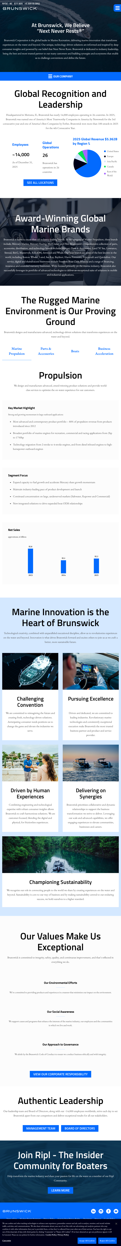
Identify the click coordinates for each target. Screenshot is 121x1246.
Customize (6, 1240)
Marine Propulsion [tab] (17, 351)
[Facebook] (109, 1212)
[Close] (116, 1223)
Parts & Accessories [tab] (46, 351)
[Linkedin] (94, 1212)
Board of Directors (80, 1128)
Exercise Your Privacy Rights (69, 1219)
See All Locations (40, 182)
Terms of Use (11, 1219)
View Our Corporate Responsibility (60, 1074)
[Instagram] (101, 1212)
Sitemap (98, 1219)
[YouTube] (116, 1212)
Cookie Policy (109, 1219)
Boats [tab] (75, 351)
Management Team (40, 1128)
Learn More (60, 1190)
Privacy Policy (49, 1219)
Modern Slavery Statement (30, 1219)
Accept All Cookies (87, 1240)
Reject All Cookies (107, 1240)
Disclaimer (87, 1219)
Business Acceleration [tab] (104, 351)
